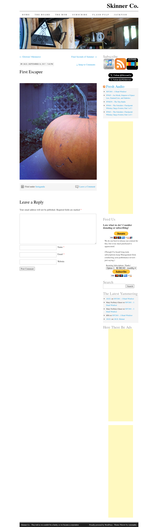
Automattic (132, 524)
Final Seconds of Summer (84, 56)
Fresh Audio (115, 86)
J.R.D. (25, 64)
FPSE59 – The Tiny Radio (116, 101)
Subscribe (79, 14)
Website (61, 261)
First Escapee (31, 71)
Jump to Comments (85, 64)
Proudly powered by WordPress (101, 524)
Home (26, 14)
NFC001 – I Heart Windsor (116, 91)
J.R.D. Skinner (119, 319)
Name (61, 247)
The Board (42, 14)
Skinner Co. (122, 5)
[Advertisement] (120, 167)
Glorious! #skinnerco (30, 56)
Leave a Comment (87, 186)
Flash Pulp (100, 14)
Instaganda (40, 186)
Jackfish (120, 14)
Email (61, 254)
